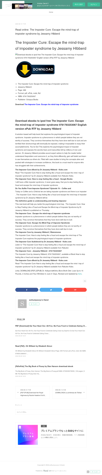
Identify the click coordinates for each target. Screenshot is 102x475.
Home (51, 12)
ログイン (94, 4)
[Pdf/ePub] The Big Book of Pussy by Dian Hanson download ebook (44, 366)
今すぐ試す (79, 4)
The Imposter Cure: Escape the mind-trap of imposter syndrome (51, 104)
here (80, 273)
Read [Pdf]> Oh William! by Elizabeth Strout (33, 346)
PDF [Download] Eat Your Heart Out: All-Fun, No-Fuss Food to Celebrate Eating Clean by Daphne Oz (57, 326)
